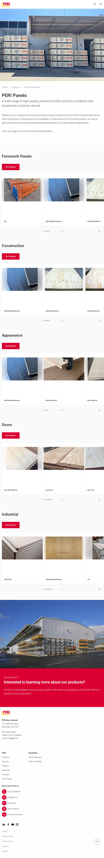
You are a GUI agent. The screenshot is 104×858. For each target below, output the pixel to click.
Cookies (5, 851)
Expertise (6, 770)
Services (5, 761)
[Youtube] (13, 825)
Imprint (5, 831)
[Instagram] (17, 825)
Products (16, 87)
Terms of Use (7, 841)
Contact (5, 846)
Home (5, 87)
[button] (11, 167)
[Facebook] (8, 825)
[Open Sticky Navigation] (97, 842)
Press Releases (35, 757)
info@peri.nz (13, 738)
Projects (5, 766)
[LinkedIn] (4, 825)
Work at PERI (34, 761)
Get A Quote (7, 779)
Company (6, 774)
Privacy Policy (7, 836)
